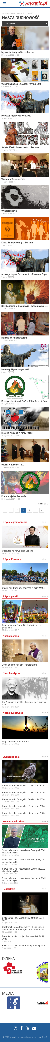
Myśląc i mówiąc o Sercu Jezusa (17, 52)
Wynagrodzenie (9, 210)
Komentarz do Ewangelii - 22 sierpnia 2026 (23, 785)
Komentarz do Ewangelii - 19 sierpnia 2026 (23, 806)
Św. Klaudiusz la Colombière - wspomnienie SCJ (25, 305)
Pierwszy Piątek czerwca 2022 (16, 115)
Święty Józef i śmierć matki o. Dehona (20, 147)
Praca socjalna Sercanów (14, 496)
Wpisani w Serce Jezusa (13, 179)
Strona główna (8, 13)
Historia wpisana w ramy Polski (16, 432)
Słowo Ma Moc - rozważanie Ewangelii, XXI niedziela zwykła (23, 851)
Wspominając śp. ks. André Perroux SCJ (21, 83)
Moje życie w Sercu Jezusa (15, 741)
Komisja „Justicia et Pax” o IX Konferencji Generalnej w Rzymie (25, 401)
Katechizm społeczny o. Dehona (17, 242)
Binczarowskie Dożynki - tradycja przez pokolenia (21, 626)
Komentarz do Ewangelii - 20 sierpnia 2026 (23, 799)
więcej (44, 522)
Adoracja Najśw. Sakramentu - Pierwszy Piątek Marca (25, 274)
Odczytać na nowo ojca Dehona (17, 551)
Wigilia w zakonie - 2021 (13, 464)
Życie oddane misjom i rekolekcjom (19, 665)
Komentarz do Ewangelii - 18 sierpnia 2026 (23, 813)
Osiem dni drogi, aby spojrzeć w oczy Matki (23, 588)
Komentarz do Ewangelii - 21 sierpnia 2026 (23, 792)
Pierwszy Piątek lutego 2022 (15, 369)
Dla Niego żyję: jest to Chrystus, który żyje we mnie (24, 703)
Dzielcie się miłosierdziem (14, 337)
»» (6, 515)
